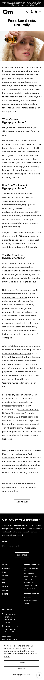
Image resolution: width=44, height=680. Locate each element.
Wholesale (27, 598)
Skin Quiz (5, 590)
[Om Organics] (8, 12)
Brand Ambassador (30, 601)
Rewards (5, 576)
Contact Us (28, 579)
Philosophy (6, 568)
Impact (4, 572)
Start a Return (29, 573)
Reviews (5, 586)
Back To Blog (22, 502)
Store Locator (7, 637)
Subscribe (22, 555)
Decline (21, 669)
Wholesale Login (29, 588)
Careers (26, 604)
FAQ (3, 583)
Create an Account (30, 585)
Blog (3, 579)
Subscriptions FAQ (30, 576)
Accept (21, 662)
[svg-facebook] (3, 594)
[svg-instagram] (6, 594)
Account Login (29, 582)
